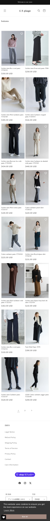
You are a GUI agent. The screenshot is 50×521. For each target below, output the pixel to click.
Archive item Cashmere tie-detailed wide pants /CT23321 (36, 162)
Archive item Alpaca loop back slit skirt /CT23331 (36, 301)
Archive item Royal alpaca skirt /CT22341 (35, 255)
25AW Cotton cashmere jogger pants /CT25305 (37, 395)
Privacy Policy (10, 454)
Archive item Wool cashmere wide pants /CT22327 (12, 301)
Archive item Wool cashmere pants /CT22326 (12, 116)
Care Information (11, 465)
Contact (8, 459)
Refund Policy (10, 437)
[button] (5, 10)
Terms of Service (11, 448)
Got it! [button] (25, 517)
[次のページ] (31, 410)
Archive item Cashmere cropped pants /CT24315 (35, 116)
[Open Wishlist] (3, 517)
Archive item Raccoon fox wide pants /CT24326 (11, 162)
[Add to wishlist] (21, 33)
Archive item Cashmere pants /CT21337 (10, 395)
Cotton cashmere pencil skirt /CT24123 (34, 208)
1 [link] (18, 410)
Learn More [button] (9, 510)
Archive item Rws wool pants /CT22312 (10, 348)
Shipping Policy (11, 443)
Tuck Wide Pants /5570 (32, 347)
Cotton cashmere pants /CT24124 (12, 254)
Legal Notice (10, 432)
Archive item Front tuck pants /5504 (37, 68)
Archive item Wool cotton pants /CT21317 (11, 208)
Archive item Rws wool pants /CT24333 (10, 69)
